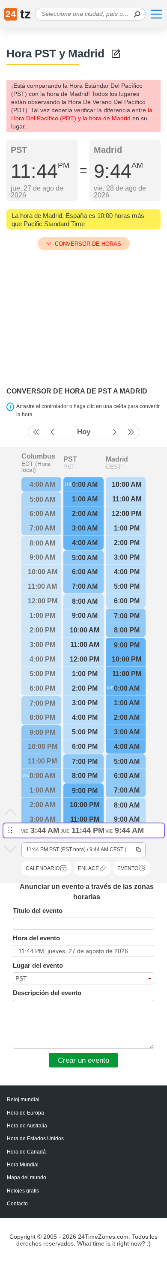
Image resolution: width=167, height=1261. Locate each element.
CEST (114, 467)
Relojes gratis (23, 1191)
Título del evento (38, 910)
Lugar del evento (38, 965)
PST (70, 459)
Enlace (88, 868)
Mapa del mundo (26, 1178)
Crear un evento (83, 1060)
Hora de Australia (27, 1126)
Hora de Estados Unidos (35, 1139)
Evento (127, 868)
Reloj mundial (23, 1100)
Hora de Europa (25, 1113)
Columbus (38, 456)
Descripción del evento (47, 992)
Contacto (17, 1204)
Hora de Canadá (26, 1152)
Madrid (117, 459)
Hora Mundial (23, 1165)
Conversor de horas (88, 244)
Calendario (43, 868)
